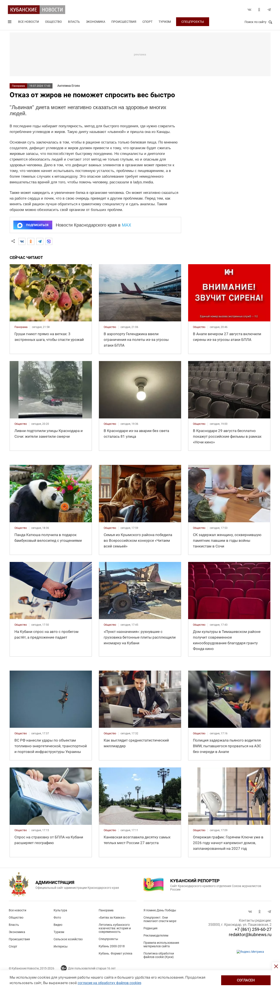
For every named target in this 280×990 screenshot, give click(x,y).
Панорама (18, 85)
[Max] (48, 241)
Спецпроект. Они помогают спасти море (160, 919)
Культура (60, 910)
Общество (53, 21)
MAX (126, 225)
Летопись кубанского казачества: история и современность (115, 928)
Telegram (269, 9)
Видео (58, 924)
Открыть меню (10, 22)
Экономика (95, 21)
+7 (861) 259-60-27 (253, 929)
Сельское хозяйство (68, 939)
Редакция (151, 928)
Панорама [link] (21, 327)
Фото (57, 917)
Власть (74, 21)
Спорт (147, 21)
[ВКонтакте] (21, 241)
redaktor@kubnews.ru (250, 934)
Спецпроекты (192, 21)
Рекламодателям (156, 935)
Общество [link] (110, 327)
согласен (246, 980)
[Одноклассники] (30, 241)
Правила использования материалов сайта (161, 944)
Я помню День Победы (160, 910)
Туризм (165, 21)
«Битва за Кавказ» (112, 917)
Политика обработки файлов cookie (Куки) (159, 955)
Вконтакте (249, 9)
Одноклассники (259, 9)
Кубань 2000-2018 (112, 946)
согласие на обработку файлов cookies (109, 983)
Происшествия (123, 21)
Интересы (61, 946)
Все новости (28, 21)
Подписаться (37, 225)
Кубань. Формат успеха (115, 953)
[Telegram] (39, 241)
